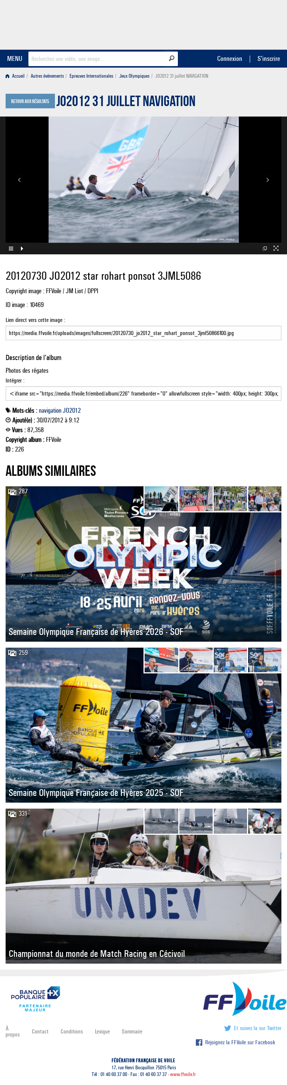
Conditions (72, 1031)
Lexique (102, 1031)
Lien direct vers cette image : (35, 319)
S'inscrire (268, 58)
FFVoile (234, 23)
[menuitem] (17, 76)
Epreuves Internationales (91, 76)
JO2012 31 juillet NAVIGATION (125, 103)
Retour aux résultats (30, 101)
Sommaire (132, 1031)
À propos (13, 1031)
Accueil (18, 76)
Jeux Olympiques (134, 76)
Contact (40, 1031)
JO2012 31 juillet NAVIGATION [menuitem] (181, 76)
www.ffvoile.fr (183, 1074)
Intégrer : (15, 380)
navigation (50, 410)
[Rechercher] (172, 58)
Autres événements (47, 76)
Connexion (229, 58)
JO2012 (72, 410)
